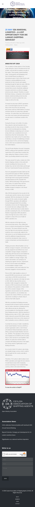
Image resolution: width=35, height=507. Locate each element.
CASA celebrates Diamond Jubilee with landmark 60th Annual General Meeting (17, 426)
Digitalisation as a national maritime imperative (15, 439)
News (18, 43)
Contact (17, 503)
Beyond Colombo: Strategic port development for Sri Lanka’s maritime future (16, 433)
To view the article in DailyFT (13, 387)
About (17, 496)
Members (17, 499)
